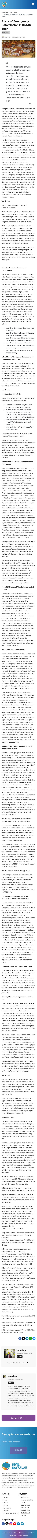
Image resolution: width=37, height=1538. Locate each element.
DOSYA (6, 1502)
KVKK (16, 1533)
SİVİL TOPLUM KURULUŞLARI (25, 1506)
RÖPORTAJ (7, 1508)
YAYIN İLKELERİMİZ (27, 1500)
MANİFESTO (24, 1497)
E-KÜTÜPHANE (25, 1510)
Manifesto (22, 1533)
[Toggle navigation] (32, 4)
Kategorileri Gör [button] (18, 1418)
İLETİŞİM (23, 1515)
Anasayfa (5, 12)
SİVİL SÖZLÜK (25, 1513)
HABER (6, 1497)
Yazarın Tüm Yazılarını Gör (16, 1363)
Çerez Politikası (7, 1533)
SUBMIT (18, 1450)
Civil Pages (13, 12)
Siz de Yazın (31, 1533)
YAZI (5, 1500)
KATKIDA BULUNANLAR (11, 1513)
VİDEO (6, 1505)
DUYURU (6, 1511)
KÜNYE (23, 1502)
